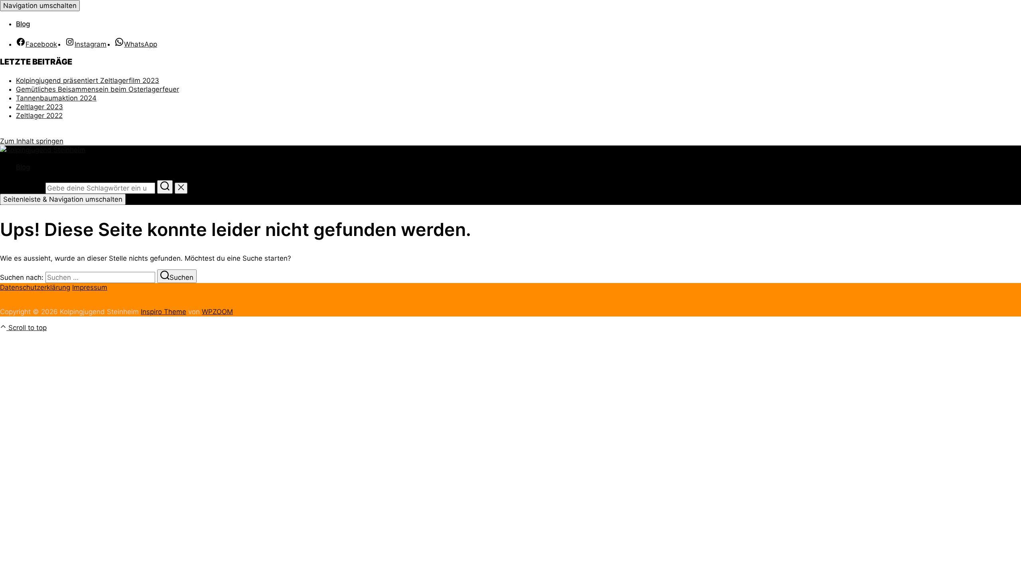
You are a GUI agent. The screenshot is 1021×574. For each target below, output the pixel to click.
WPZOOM (217, 312)
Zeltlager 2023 (39, 107)
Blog (23, 24)
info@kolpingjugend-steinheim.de (73, 132)
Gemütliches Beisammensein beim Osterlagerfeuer (97, 89)
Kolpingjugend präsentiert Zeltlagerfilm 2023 (87, 81)
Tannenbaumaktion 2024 (56, 98)
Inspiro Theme (163, 312)
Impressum (89, 287)
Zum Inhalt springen (31, 141)
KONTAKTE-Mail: (62, 128)
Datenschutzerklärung (35, 287)
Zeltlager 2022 (39, 116)
